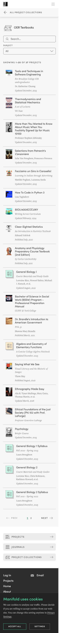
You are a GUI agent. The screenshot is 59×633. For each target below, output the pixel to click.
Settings (40, 626)
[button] (7, 575)
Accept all (14, 626)
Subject (8, 45)
